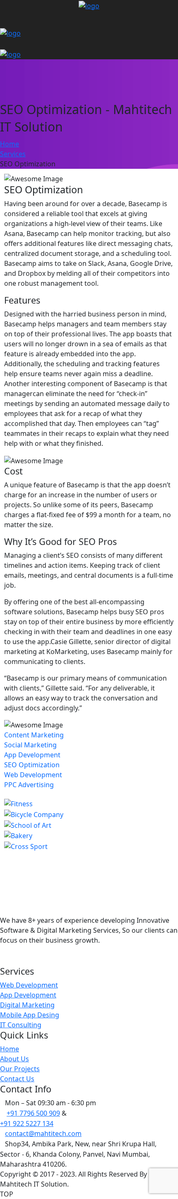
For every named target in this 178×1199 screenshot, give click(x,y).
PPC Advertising (29, 784)
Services (13, 153)
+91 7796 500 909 (33, 1113)
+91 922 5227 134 (26, 1123)
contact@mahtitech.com (43, 1133)
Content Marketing (34, 734)
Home (9, 143)
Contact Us (17, 1078)
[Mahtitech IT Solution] (89, 5)
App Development (32, 754)
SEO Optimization (32, 764)
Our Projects (20, 1068)
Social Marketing (30, 744)
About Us (14, 1058)
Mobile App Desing (29, 1014)
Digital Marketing (27, 1004)
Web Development (33, 774)
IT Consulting (20, 1024)
